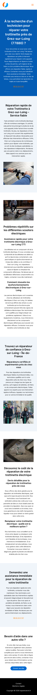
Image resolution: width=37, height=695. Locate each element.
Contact (18, 684)
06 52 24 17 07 (18, 86)
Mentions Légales (18, 686)
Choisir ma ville (18, 668)
